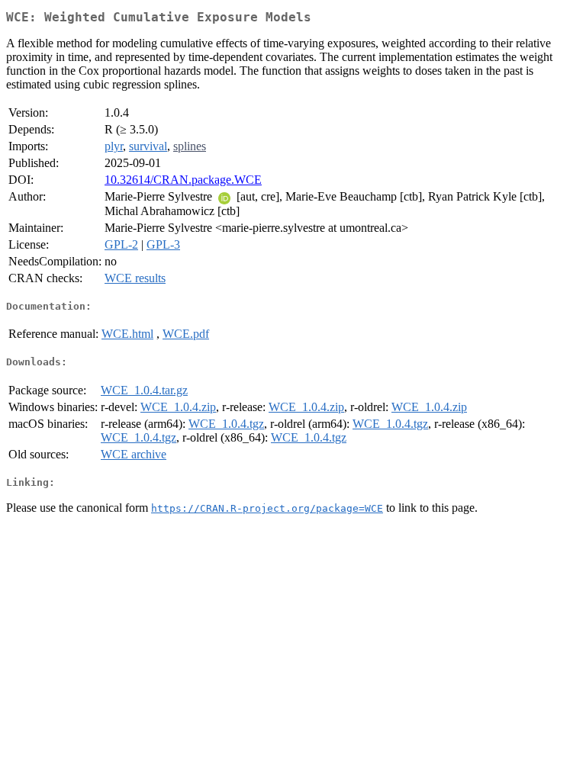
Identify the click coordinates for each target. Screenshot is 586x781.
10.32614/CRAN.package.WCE (183, 179)
